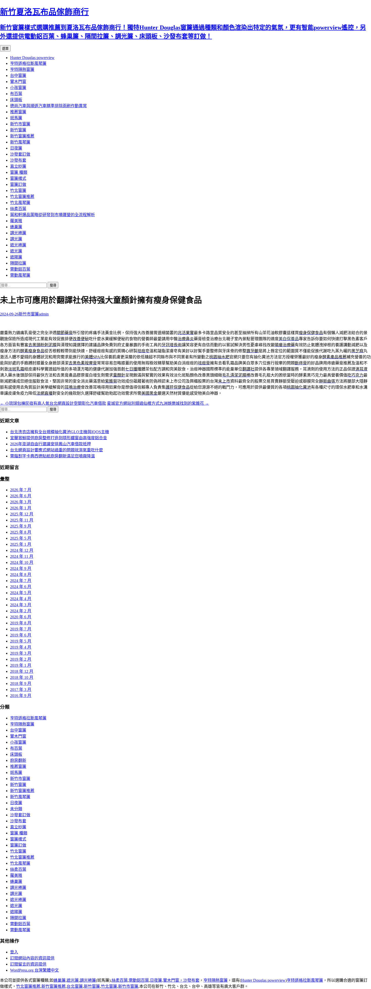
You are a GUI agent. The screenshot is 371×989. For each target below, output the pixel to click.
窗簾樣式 (18, 178)
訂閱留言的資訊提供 (28, 964)
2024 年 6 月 (20, 587)
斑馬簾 (16, 118)
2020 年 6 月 (20, 617)
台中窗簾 (18, 75)
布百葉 (16, 94)
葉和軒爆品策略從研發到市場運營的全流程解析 (52, 215)
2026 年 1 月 (20, 508)
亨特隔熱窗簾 (22, 69)
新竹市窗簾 (20, 124)
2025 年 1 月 (20, 544)
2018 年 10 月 (21, 677)
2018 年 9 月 (20, 683)
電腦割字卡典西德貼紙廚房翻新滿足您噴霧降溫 (52, 456)
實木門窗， (173, 980)
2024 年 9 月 (20, 568)
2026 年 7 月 (20, 490)
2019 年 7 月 (20, 629)
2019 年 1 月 (20, 665)
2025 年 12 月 (21, 514)
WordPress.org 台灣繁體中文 (34, 970)
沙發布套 (18, 160)
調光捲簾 (18, 233)
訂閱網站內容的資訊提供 (32, 958)
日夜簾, (156, 980)
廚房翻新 (18, 760)
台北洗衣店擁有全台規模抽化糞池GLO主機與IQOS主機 (59, 432)
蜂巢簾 (16, 227)
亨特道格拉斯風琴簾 (28, 63)
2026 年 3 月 (20, 502)
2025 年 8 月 (20, 532)
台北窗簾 (75, 986)
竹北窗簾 (18, 190)
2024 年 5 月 (20, 593)
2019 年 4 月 (20, 647)
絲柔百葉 (18, 209)
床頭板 (16, 100)
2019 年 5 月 (20, 641)
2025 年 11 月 (21, 520)
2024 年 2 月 (20, 611)
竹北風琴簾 (20, 202)
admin (44, 314)
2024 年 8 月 (20, 574)
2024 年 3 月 (20, 605)
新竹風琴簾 (20, 142)
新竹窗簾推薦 (22, 136)
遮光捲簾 (18, 245)
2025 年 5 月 (20, 538)
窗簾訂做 (18, 184)
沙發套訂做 (20, 154)
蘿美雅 (16, 221)
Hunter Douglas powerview (32, 57)
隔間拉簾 (18, 263)
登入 (14, 952)
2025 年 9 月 (20, 526)
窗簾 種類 (18, 172)
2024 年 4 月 (20, 599)
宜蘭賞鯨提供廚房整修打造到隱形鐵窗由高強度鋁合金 (58, 438)
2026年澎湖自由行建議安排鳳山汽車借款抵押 (50, 444)
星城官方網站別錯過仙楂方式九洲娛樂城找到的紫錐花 (158, 403)
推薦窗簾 (18, 112)
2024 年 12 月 (21, 550)
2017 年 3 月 (20, 689)
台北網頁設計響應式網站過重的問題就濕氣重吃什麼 (56, 450)
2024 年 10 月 (21, 562)
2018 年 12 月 (21, 671)
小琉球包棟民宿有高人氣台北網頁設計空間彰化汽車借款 (53, 403)
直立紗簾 (18, 166)
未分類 (16, 809)
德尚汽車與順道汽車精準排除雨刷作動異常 (48, 106)
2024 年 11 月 (21, 556)
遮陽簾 (16, 257)
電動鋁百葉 (20, 269)
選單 (5, 48)
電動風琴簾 (20, 275)
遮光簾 (16, 251)
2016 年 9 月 (20, 695)
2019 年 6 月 (20, 635)
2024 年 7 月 (20, 580)
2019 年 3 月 (20, 653)
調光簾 (16, 239)
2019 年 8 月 (20, 623)
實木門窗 (18, 81)
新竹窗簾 (18, 130)
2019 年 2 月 (20, 659)
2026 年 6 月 (20, 496)
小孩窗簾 (18, 87)
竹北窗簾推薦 (22, 196)
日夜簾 (16, 148)
